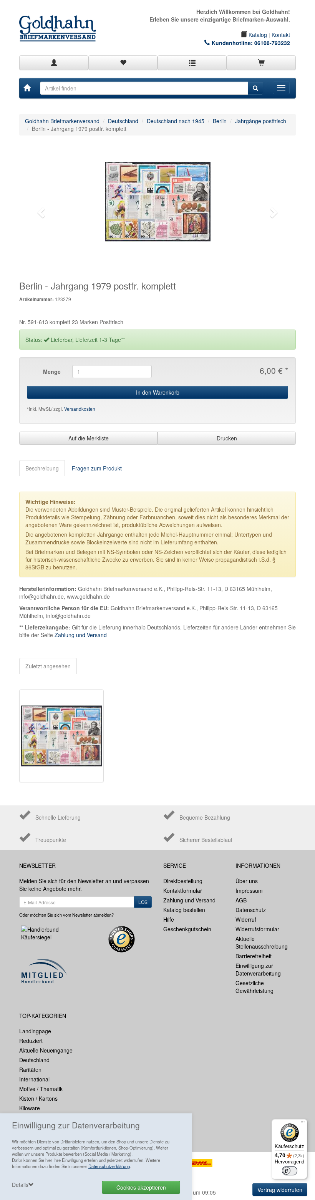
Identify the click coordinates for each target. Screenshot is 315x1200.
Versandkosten (79, 408)
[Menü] (302, 1123)
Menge (52, 371)
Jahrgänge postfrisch (260, 121)
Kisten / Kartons (38, 1098)
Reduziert (31, 1040)
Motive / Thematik (41, 1089)
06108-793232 (272, 43)
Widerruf (245, 919)
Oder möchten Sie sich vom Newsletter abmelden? (66, 915)
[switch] (289, 1170)
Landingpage (35, 1031)
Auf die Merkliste (88, 438)
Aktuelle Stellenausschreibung (261, 942)
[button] (40, 210)
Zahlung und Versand (81, 635)
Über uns (246, 881)
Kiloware (29, 1108)
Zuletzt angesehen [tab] (48, 666)
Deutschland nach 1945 (175, 121)
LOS (143, 902)
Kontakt (281, 34)
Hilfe (168, 919)
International (34, 1079)
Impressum (249, 890)
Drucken (227, 438)
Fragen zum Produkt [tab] (97, 468)
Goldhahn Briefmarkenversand (62, 121)
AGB (241, 900)
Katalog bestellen (184, 910)
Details (20, 1184)
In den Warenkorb (157, 392)
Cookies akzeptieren (141, 1187)
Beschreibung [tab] (42, 468)
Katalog (257, 34)
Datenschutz (250, 910)
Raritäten (30, 1069)
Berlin (220, 121)
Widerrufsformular (257, 929)
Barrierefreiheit (253, 956)
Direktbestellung (182, 881)
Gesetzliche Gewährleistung (254, 986)
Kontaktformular (182, 890)
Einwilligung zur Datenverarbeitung (258, 969)
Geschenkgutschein (187, 929)
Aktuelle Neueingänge (46, 1050)
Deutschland (123, 121)
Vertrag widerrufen (279, 1189)
